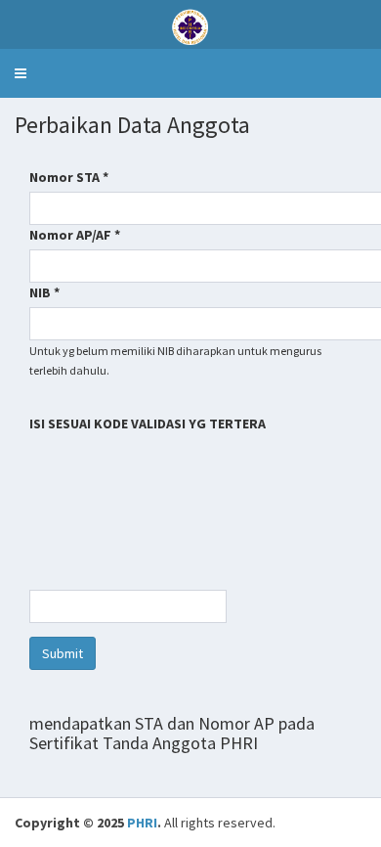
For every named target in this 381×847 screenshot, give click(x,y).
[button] (20, 73)
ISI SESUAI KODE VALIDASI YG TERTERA (149, 423)
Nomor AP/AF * (74, 235)
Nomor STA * (68, 177)
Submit (62, 653)
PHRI (142, 822)
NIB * (44, 292)
